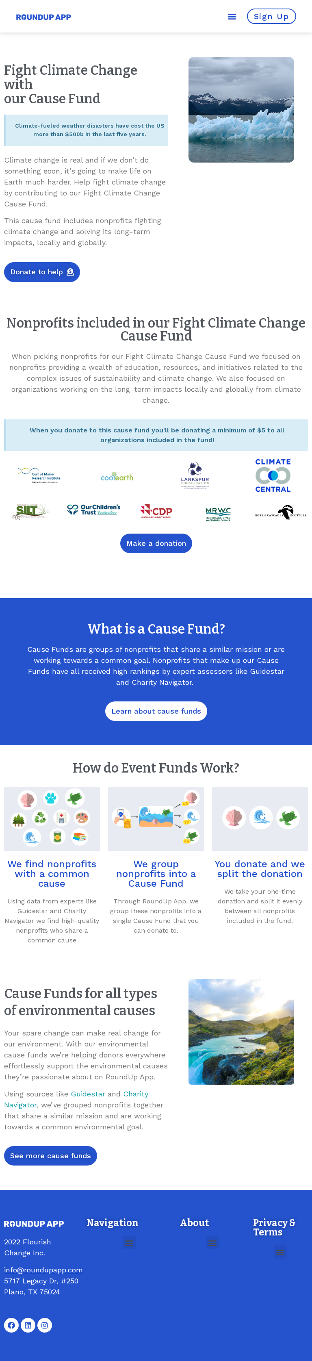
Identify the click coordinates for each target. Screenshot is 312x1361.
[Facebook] (11, 1325)
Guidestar (88, 1094)
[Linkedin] (28, 1325)
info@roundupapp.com (43, 1269)
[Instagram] (44, 1325)
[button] (232, 16)
